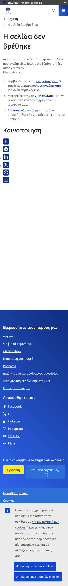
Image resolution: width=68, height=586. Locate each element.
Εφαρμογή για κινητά (18, 359)
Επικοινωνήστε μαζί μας (45, 472)
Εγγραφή (13, 470)
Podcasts (9, 366)
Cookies (8, 500)
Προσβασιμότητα (15, 493)
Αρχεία (8, 336)
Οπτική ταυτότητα (16, 388)
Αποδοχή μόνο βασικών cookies (38, 576)
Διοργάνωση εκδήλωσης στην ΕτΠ (27, 381)
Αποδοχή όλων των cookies (35, 566)
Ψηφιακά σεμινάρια (17, 344)
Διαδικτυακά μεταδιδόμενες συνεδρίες (30, 373)
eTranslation (12, 351)
